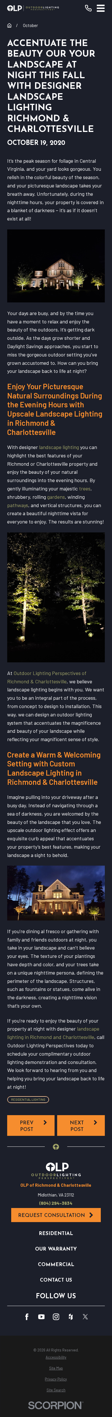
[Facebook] (27, 1317)
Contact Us (56, 1280)
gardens (56, 497)
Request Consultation (51, 1215)
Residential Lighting (28, 1099)
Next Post (77, 1126)
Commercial (56, 1264)
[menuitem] (56, 1357)
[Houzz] (70, 1317)
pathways (17, 505)
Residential (56, 1233)
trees (84, 488)
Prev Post (27, 1126)
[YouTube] (41, 1317)
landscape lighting (59, 447)
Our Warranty (56, 1249)
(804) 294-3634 (55, 1203)
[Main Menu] (101, 8)
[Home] (33, 8)
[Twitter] (85, 1317)
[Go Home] (9, 25)
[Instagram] (56, 1317)
